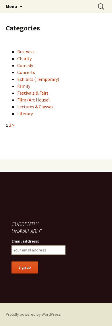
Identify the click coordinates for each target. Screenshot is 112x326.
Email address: (25, 241)
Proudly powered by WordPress (33, 314)
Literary (25, 113)
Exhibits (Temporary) (38, 79)
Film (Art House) (33, 100)
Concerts (26, 72)
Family (23, 86)
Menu (11, 6)
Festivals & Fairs (33, 93)
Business (25, 51)
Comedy (25, 65)
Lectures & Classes (35, 107)
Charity (24, 58)
